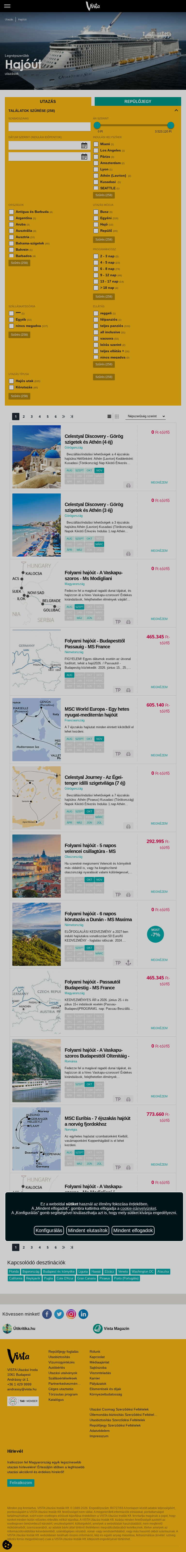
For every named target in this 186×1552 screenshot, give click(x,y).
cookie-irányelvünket (138, 1208)
